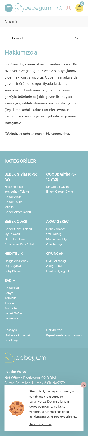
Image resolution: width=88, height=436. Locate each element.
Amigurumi (54, 266)
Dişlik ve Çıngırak (58, 271)
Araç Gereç (57, 222)
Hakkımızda (54, 330)
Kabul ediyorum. (40, 424)
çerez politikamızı (41, 407)
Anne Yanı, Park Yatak (20, 244)
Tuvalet (10, 303)
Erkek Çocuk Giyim (59, 192)
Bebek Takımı (14, 202)
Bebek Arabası (56, 229)
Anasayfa (11, 22)
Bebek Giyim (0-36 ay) (21, 177)
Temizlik (10, 298)
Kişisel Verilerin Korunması (64, 335)
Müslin (9, 207)
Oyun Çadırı (13, 234)
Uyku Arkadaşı (56, 261)
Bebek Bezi (12, 288)
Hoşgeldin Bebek (16, 261)
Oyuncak (54, 254)
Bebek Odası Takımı (18, 229)
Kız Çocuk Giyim (57, 187)
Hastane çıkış (14, 187)
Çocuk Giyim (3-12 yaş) (61, 177)
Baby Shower (14, 271)
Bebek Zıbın (13, 197)
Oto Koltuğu (54, 234)
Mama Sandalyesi (58, 239)
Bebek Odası (16, 222)
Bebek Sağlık (13, 313)
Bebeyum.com (33, 7)
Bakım (10, 281)
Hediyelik (14, 254)
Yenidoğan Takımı (17, 192)
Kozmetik (11, 308)
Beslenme (12, 318)
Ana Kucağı (54, 244)
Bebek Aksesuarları (18, 212)
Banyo (9, 293)
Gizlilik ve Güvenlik (17, 335)
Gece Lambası (15, 239)
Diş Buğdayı (13, 266)
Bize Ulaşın (12, 340)
